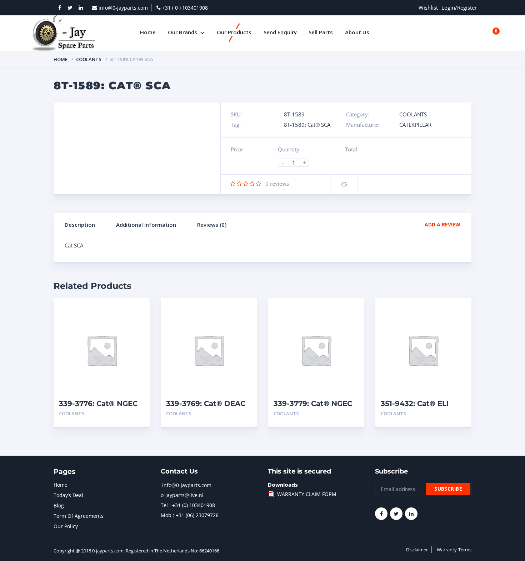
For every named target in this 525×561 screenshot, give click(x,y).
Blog (59, 505)
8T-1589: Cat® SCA (307, 124)
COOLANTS (88, 59)
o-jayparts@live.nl (182, 495)
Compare (344, 184)
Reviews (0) (211, 224)
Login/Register (459, 7)
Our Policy (66, 526)
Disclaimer (417, 549)
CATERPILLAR (415, 124)
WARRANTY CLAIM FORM (306, 494)
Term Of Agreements (79, 515)
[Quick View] (136, 309)
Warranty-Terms (454, 549)
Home (61, 59)
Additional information (146, 224)
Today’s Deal (68, 495)
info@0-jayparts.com (186, 485)
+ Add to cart (124, 413)
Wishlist (428, 7)
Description (80, 224)
